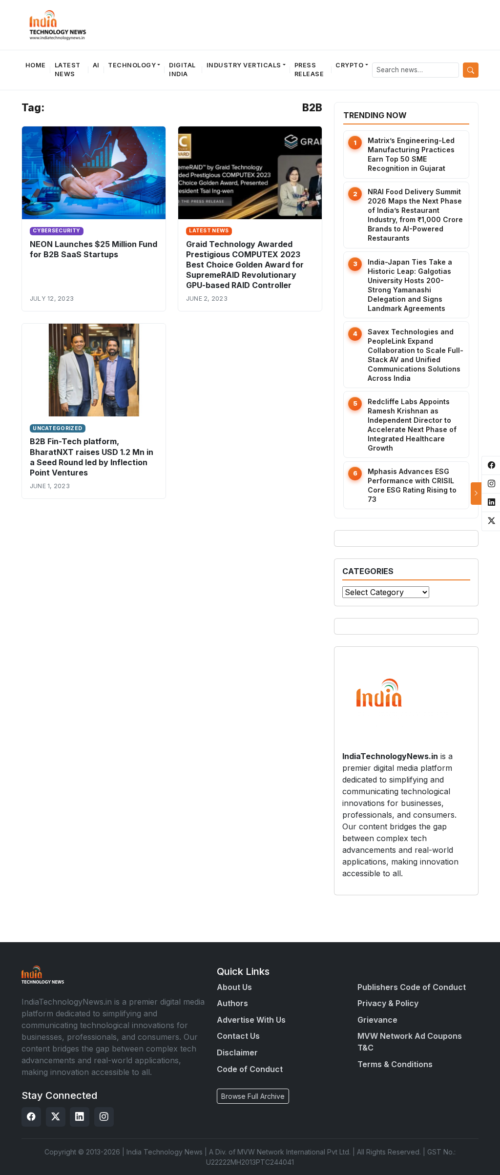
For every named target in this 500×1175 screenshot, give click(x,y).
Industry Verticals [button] (244, 65)
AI (96, 65)
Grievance (377, 1020)
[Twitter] (55, 1117)
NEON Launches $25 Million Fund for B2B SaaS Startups (93, 249)
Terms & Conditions (395, 1064)
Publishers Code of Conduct (411, 987)
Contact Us (238, 1036)
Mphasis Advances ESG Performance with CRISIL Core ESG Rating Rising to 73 (412, 485)
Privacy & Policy (387, 1003)
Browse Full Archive (253, 1096)
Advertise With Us (251, 1020)
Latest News (68, 70)
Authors (232, 1003)
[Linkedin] (79, 1117)
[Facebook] (31, 1117)
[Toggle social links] (476, 493)
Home (35, 65)
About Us (234, 987)
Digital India (182, 70)
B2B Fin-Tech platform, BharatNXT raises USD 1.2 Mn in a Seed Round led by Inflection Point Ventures (91, 456)
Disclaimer (237, 1052)
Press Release (309, 70)
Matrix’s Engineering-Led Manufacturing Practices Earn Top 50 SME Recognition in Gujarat (411, 154)
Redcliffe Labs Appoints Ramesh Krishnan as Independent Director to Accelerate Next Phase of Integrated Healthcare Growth (412, 424)
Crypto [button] (349, 65)
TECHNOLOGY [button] (132, 65)
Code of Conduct (250, 1069)
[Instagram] (104, 1117)
